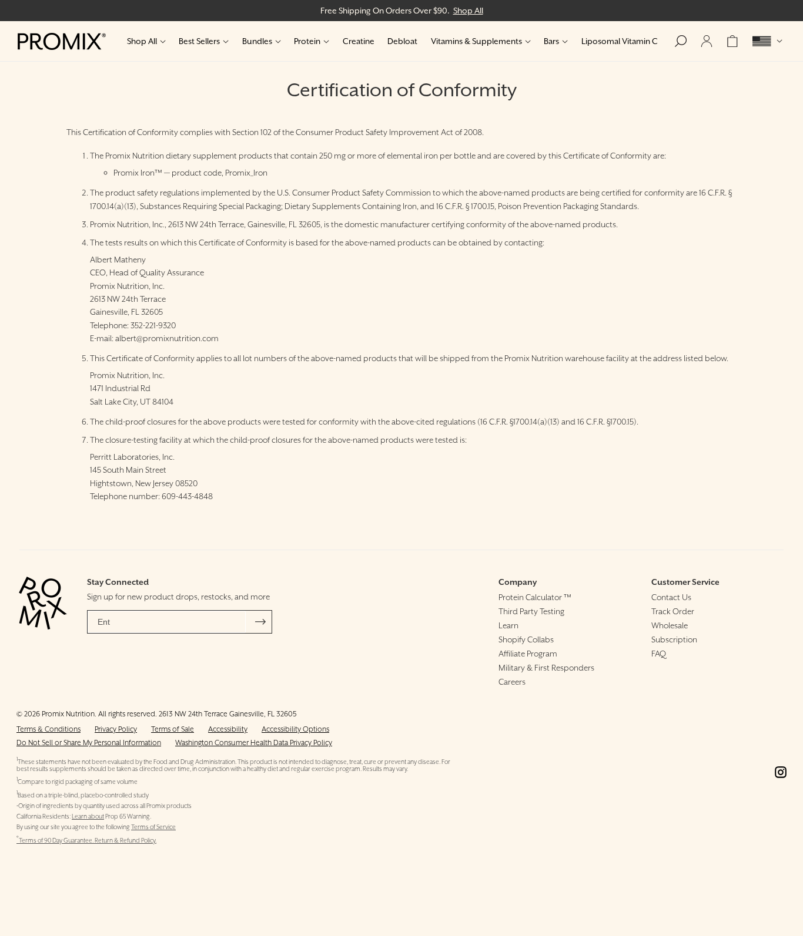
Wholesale (669, 625)
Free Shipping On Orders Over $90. (401, 10)
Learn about (88, 816)
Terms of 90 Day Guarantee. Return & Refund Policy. (86, 840)
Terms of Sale (172, 729)
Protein (307, 41)
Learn (508, 625)
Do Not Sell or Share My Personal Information (88, 742)
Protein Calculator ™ (534, 597)
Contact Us (671, 597)
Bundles (257, 41)
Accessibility (227, 729)
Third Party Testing (531, 611)
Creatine (358, 41)
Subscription (674, 639)
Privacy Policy (116, 729)
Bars (551, 41)
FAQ (658, 653)
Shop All (142, 41)
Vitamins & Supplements (476, 41)
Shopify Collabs (526, 639)
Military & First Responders (546, 667)
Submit (260, 622)
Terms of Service (153, 827)
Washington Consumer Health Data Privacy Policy (253, 742)
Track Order (672, 611)
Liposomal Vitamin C (619, 41)
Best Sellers (199, 41)
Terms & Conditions (48, 729)
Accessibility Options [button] (295, 729)
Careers (512, 681)
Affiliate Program (527, 653)
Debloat (402, 41)
